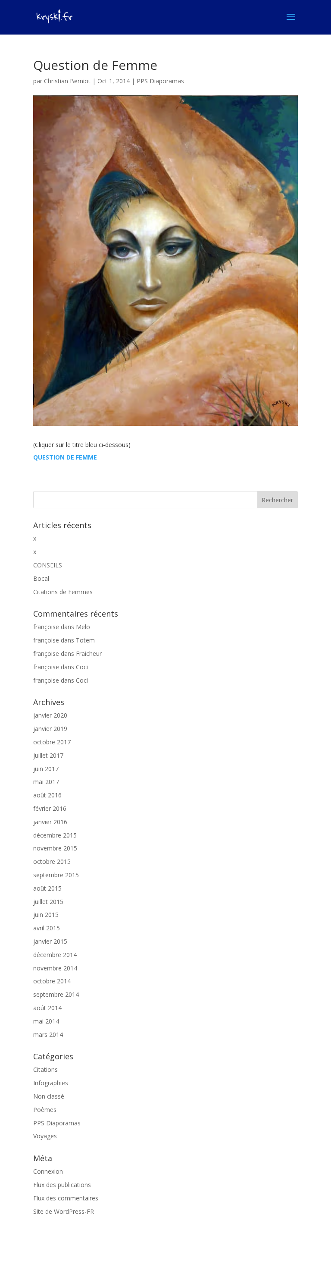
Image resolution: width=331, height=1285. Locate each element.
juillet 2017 (48, 755)
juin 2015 (46, 914)
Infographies (50, 1083)
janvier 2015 (50, 941)
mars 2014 (48, 1034)
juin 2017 (46, 769)
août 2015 (47, 888)
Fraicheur (89, 653)
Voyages (45, 1136)
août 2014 (47, 1008)
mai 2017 (46, 782)
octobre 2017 (52, 742)
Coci (82, 667)
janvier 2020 (50, 715)
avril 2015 (46, 928)
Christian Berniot (67, 81)
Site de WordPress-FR (63, 1211)
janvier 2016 (50, 822)
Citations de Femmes (63, 592)
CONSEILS (47, 565)
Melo (83, 627)
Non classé (48, 1096)
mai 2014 (46, 1021)
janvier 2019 (50, 728)
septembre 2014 (56, 994)
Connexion (48, 1171)
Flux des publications (62, 1185)
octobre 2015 (52, 861)
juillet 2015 (48, 902)
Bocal (41, 578)
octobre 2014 (52, 981)
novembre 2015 (55, 848)
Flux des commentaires (65, 1198)
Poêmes (44, 1109)
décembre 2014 (55, 955)
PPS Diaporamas (160, 81)
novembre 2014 (55, 968)
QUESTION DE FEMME (65, 457)
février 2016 (49, 808)
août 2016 (47, 795)
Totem (85, 640)
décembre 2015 (55, 835)
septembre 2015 (56, 875)
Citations (45, 1069)
